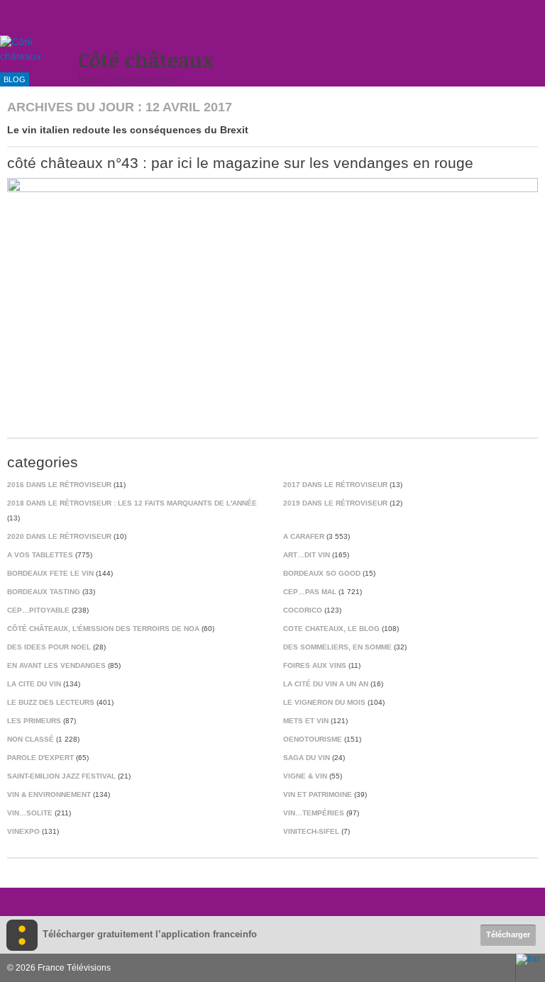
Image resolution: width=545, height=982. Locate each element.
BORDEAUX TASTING (43, 592)
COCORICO (302, 610)
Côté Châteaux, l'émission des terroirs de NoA (103, 628)
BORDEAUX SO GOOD (321, 573)
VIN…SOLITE (30, 813)
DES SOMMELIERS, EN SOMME (337, 647)
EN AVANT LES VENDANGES (56, 665)
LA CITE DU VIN (34, 684)
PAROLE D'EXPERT (40, 757)
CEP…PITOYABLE (38, 610)
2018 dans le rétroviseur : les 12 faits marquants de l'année (132, 503)
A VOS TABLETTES (40, 555)
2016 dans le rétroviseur (59, 485)
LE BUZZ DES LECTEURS (50, 702)
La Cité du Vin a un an (325, 684)
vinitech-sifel (311, 831)
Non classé (30, 739)
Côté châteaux (146, 60)
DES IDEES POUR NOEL (49, 647)
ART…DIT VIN (306, 555)
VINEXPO (23, 831)
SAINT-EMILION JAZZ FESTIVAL (61, 776)
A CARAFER (303, 536)
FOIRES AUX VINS (314, 665)
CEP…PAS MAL (309, 592)
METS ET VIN (306, 721)
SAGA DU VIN (306, 757)
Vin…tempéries (313, 813)
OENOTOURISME (312, 739)
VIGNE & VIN (305, 776)
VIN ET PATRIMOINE (317, 794)
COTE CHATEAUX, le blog (331, 628)
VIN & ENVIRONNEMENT (49, 794)
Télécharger (508, 934)
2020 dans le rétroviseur (59, 536)
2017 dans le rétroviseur (335, 485)
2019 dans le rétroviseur (335, 503)
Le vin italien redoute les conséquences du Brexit (127, 129)
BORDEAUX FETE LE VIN (50, 573)
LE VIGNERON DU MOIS (324, 702)
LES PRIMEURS (34, 721)
